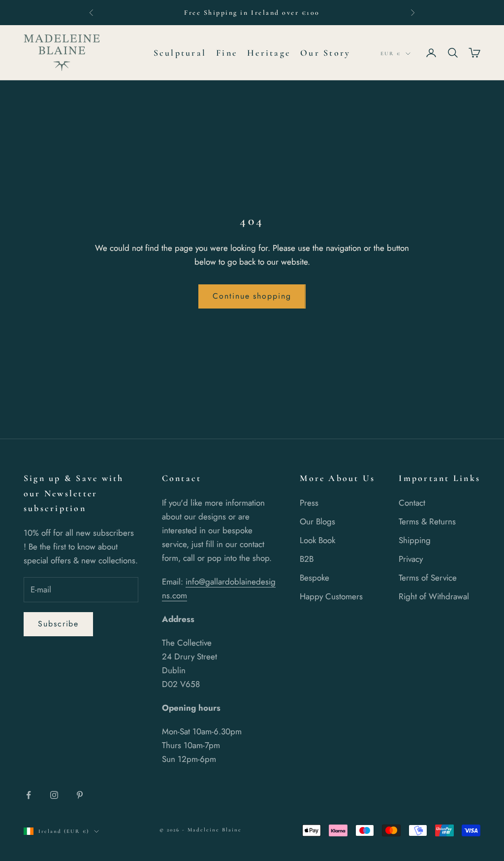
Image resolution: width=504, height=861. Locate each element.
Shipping (415, 540)
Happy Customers (331, 596)
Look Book (317, 540)
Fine (226, 52)
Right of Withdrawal (434, 596)
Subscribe (58, 623)
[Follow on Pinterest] (80, 795)
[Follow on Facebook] (28, 795)
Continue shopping (252, 296)
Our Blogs (317, 521)
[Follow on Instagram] (54, 795)
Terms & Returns (427, 521)
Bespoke (314, 578)
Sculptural (180, 52)
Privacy (411, 559)
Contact (412, 503)
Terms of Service (428, 578)
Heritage (268, 52)
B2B (307, 559)
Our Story (325, 52)
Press (309, 503)
